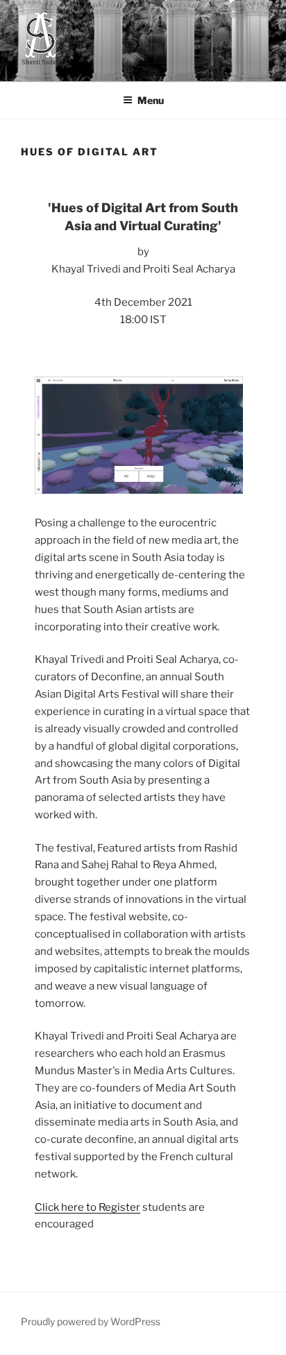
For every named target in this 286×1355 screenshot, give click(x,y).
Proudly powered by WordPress (90, 1321)
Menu (150, 100)
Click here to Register (87, 1207)
